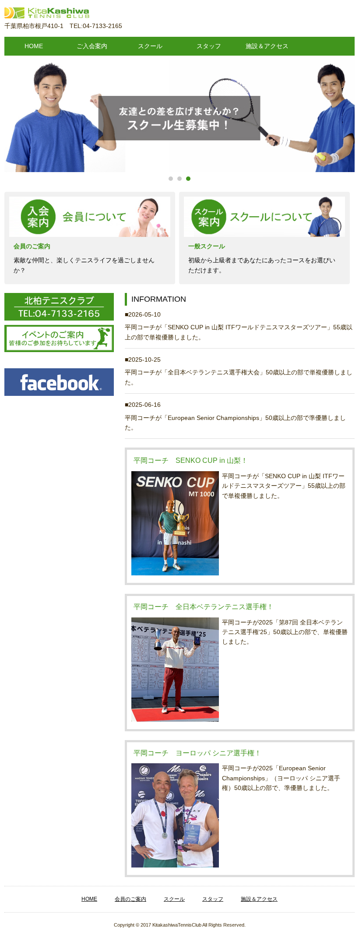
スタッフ (209, 45)
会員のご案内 (130, 899)
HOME (34, 45)
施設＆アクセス (267, 45)
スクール (150, 45)
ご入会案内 (92, 45)
